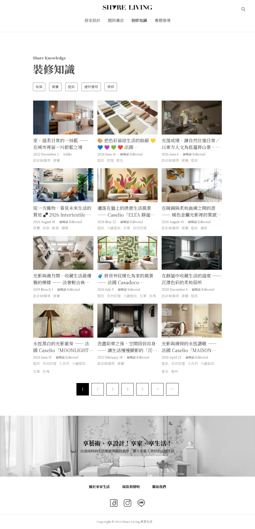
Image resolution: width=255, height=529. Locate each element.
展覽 (36, 227)
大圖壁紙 (114, 227)
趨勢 (65, 227)
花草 (126, 227)
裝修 (110, 86)
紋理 (110, 160)
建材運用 (91, 86)
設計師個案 (42, 160)
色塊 (152, 295)
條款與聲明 (131, 486)
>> (172, 389)
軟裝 (55, 227)
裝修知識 (139, 20)
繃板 (203, 227)
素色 (119, 160)
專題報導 (163, 20)
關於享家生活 (99, 486)
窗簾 (55, 86)
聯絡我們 (159, 486)
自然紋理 (140, 227)
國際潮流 (116, 20)
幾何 (174, 371)
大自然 (64, 363)
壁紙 (71, 86)
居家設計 (92, 20)
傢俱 (39, 86)
